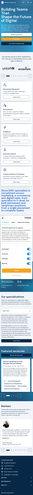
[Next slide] (30, 76)
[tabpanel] (16, 328)
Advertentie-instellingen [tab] (23, 222)
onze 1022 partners (10, 230)
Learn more (16, 341)
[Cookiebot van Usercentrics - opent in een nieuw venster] (24, 218)
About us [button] (4, 485)
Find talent (16, 39)
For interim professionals (16, 43)
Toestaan (16, 270)
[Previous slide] (3, 76)
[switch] (29, 254)
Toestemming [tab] (5, 222)
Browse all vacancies (16, 355)
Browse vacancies (16, 34)
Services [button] (4, 477)
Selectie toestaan (16, 275)
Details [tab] (13, 222)
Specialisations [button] (6, 481)
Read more (5, 438)
